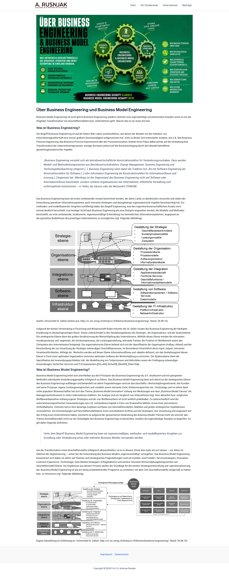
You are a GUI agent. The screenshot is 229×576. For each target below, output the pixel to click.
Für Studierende (149, 5)
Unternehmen (170, 5)
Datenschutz (122, 554)
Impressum (106, 554)
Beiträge (187, 5)
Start (133, 5)
